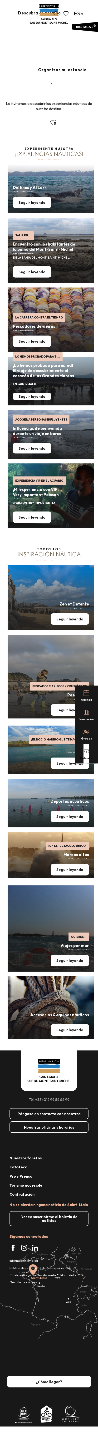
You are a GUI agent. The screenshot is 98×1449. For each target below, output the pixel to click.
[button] (55, 13)
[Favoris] (66, 13)
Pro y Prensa (21, 1176)
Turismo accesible (26, 1185)
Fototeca (18, 1167)
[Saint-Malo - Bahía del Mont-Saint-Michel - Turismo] (49, 14)
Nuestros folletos (26, 1158)
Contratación (22, 1194)
